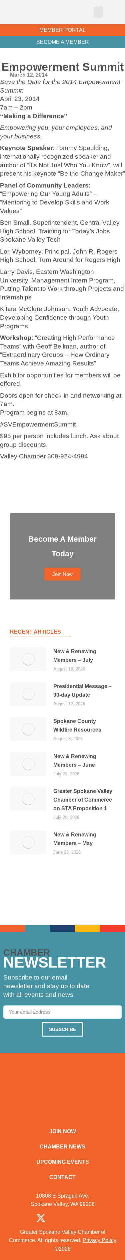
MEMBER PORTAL (62, 30)
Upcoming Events (62, 1162)
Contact (62, 1177)
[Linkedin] (79, 1218)
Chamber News (62, 1146)
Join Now (62, 1131)
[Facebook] (21, 1218)
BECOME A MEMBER (62, 42)
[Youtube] (98, 1218)
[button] (98, 12)
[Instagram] (60, 1218)
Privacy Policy (99, 1240)
